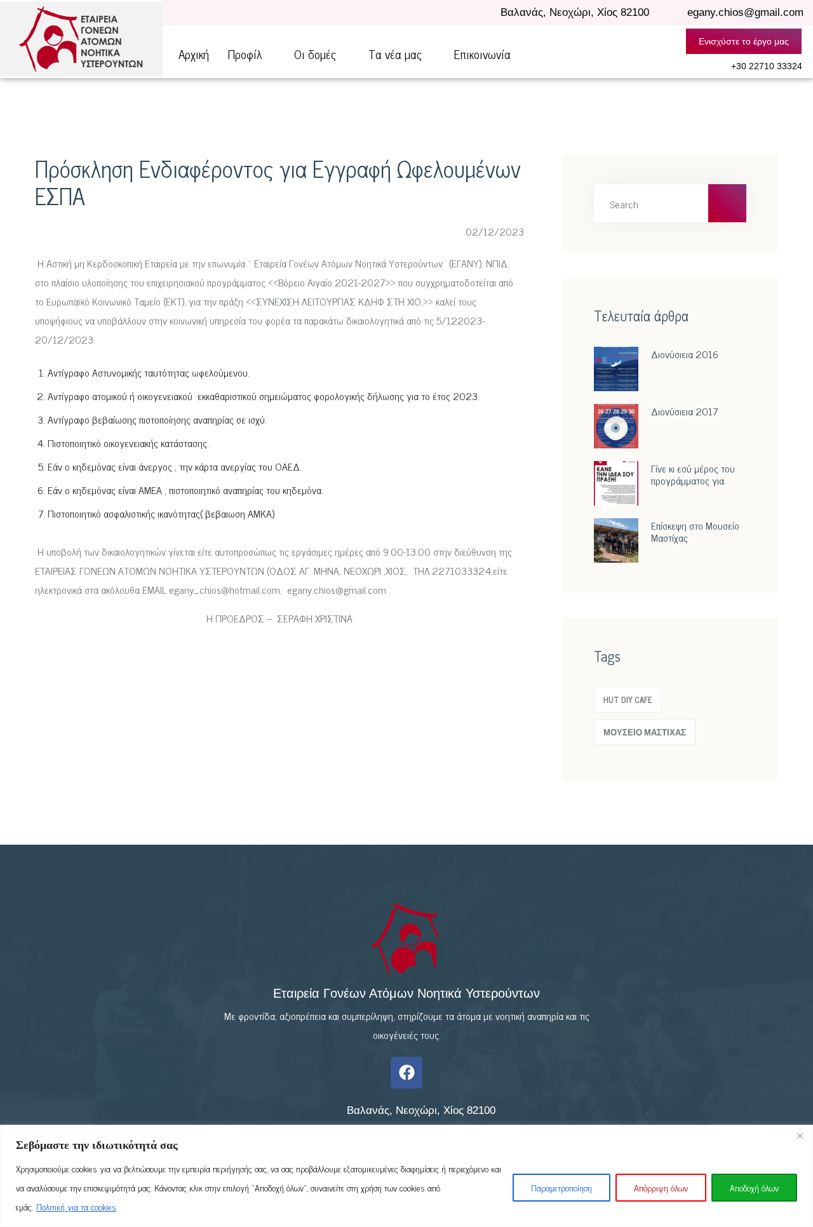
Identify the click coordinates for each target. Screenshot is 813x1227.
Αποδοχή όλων (754, 1187)
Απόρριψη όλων (661, 1187)
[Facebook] (406, 1073)
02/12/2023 (493, 231)
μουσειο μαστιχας (644, 732)
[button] (251, 53)
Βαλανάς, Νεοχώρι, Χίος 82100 (575, 12)
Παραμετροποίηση (561, 1187)
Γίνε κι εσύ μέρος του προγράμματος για (693, 474)
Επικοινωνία (482, 54)
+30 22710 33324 (766, 66)
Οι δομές (315, 54)
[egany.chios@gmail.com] (673, 13)
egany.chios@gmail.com (745, 12)
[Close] (799, 1135)
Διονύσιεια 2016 (684, 353)
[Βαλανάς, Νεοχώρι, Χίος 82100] (484, 12)
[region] (406, 1176)
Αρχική (193, 54)
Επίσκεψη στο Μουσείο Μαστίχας (695, 531)
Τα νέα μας (395, 54)
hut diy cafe (627, 699)
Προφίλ (245, 54)
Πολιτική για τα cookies (76, 1206)
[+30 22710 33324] (715, 66)
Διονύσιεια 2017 (684, 411)
